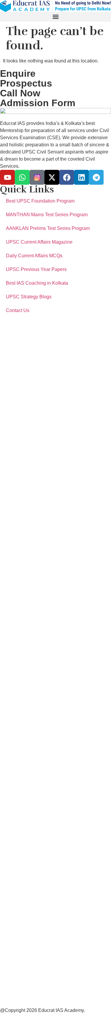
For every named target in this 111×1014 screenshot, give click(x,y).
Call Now (20, 93)
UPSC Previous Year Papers (36, 269)
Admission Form (37, 103)
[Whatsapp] (22, 177)
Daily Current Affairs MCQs (34, 255)
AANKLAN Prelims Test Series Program (48, 228)
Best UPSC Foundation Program (40, 200)
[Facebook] (66, 177)
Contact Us (17, 310)
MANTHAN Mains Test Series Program (47, 214)
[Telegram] (96, 177)
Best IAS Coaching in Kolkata (37, 283)
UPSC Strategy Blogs (29, 296)
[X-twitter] (51, 177)
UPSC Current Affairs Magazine (39, 242)
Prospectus (26, 83)
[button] (55, 17)
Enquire (18, 73)
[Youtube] (7, 177)
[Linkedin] (81, 177)
